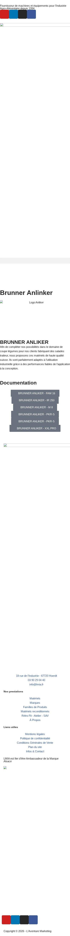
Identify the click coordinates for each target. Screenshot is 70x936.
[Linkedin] (13, 14)
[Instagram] (22, 14)
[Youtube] (4, 14)
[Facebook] (31, 14)
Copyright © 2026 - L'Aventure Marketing (27, 931)
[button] (35, 261)
